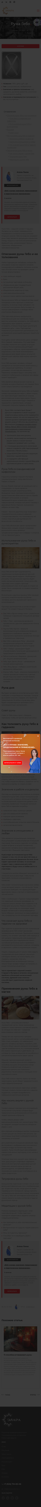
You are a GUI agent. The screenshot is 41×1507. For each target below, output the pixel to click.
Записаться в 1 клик (12, 763)
